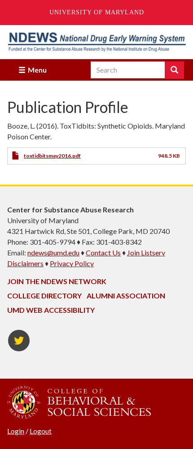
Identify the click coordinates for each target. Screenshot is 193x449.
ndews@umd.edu (53, 252)
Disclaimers (25, 263)
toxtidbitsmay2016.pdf (52, 155)
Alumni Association (126, 295)
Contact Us (103, 252)
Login (15, 431)
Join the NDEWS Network (56, 281)
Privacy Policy (72, 263)
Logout (41, 431)
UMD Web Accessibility (51, 310)
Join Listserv (146, 252)
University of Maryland (96, 12)
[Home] (96, 41)
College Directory (44, 295)
